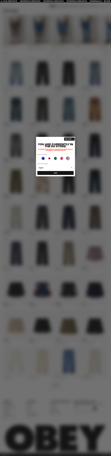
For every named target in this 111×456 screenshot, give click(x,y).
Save (55, 173)
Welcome (68, 139)
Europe (108, 1)
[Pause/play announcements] (1, 1)
